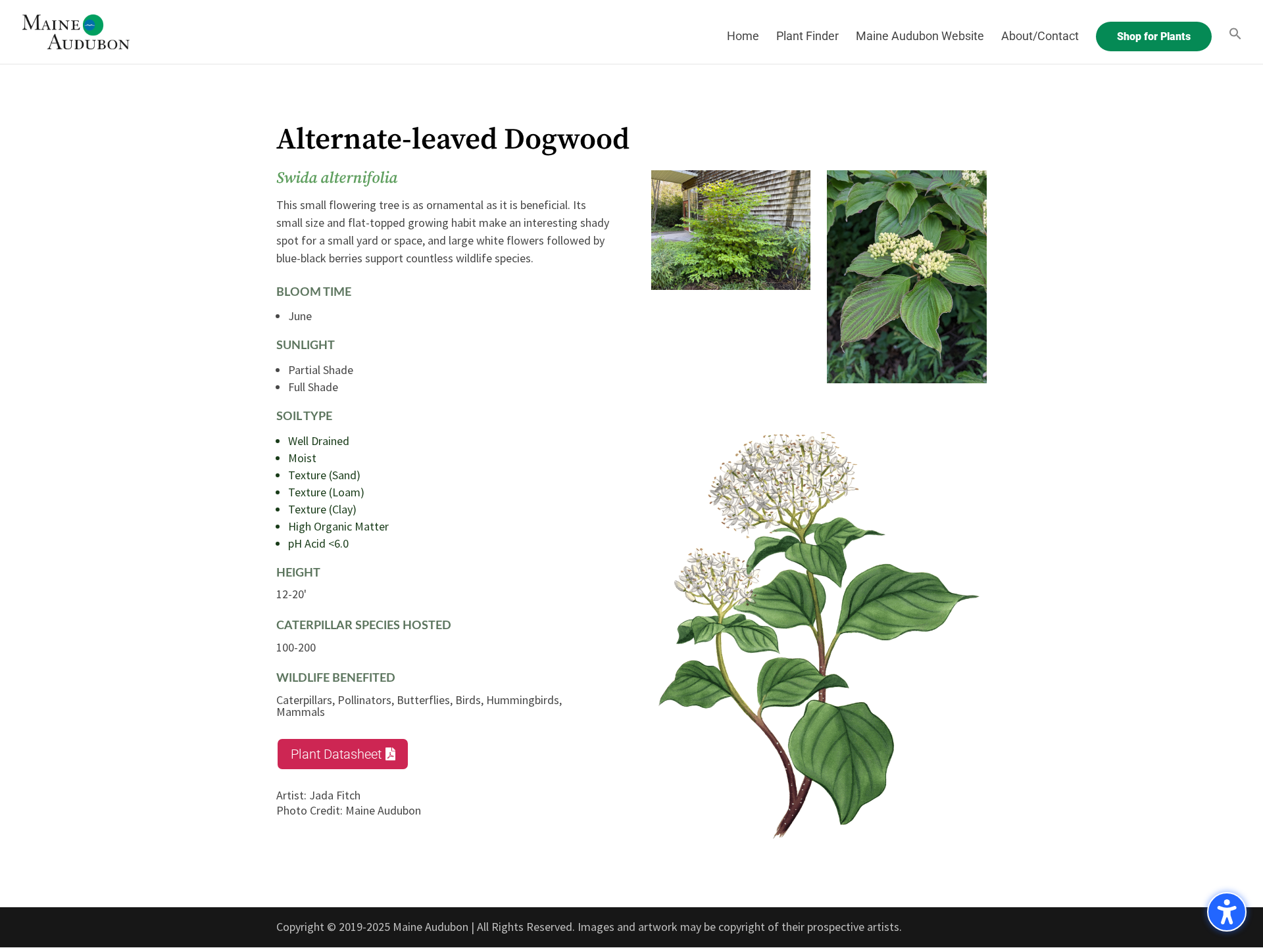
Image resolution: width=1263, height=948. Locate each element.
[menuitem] (1235, 45)
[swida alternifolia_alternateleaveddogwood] (731, 285)
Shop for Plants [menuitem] (1154, 36)
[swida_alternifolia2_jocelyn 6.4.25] (907, 379)
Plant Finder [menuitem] (807, 37)
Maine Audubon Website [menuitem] (920, 37)
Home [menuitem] (743, 37)
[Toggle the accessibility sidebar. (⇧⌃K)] (1227, 912)
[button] (342, 754)
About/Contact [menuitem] (1040, 37)
